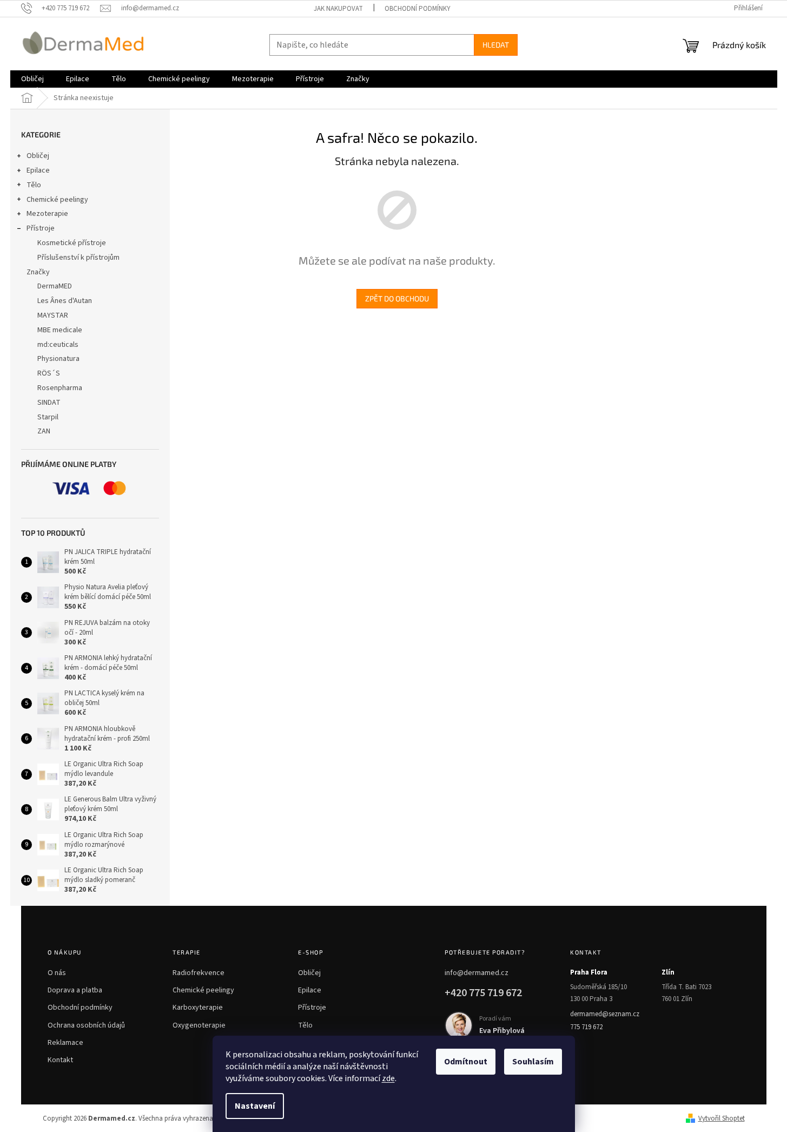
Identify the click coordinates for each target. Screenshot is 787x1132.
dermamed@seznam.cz (604, 1014)
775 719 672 (586, 1027)
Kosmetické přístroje (71, 243)
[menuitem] (32, 79)
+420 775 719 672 (483, 993)
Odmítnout (465, 1062)
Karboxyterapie (198, 1007)
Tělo (34, 185)
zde (388, 1078)
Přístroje (41, 228)
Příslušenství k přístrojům (78, 257)
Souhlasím (533, 1062)
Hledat (495, 44)
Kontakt (60, 1060)
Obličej (38, 155)
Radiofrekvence (198, 973)
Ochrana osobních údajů (86, 1025)
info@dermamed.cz (476, 973)
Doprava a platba (75, 990)
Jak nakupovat (338, 9)
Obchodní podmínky (418, 9)
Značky (38, 272)
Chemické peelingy (57, 199)
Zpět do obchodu (397, 298)
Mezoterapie (47, 213)
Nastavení (255, 1106)
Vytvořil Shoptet (721, 1118)
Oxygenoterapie (199, 1025)
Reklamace (65, 1042)
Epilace (38, 170)
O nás (57, 973)
